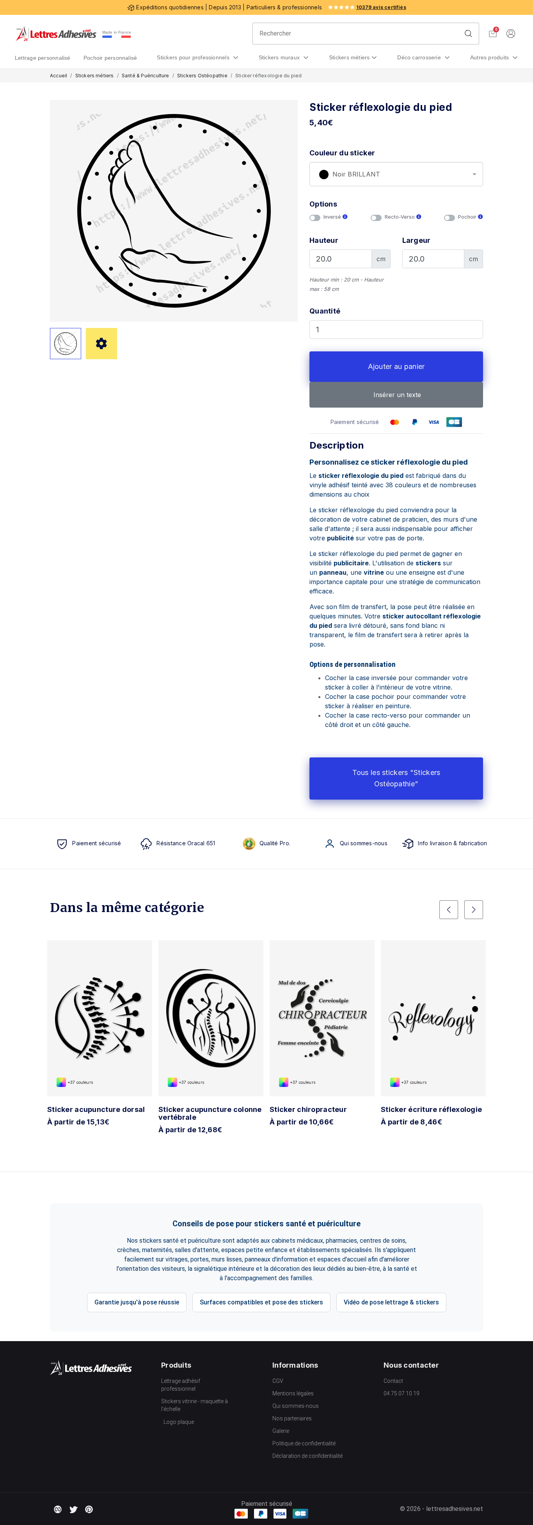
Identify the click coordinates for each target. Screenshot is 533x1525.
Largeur (416, 240)
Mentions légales (293, 1393)
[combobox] (396, 174)
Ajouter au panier (396, 366)
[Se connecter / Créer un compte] (510, 34)
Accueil (58, 75)
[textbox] (396, 174)
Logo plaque (178, 1422)
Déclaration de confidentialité (307, 1456)
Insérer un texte (396, 395)
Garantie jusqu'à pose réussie (136, 1302)
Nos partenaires (292, 1418)
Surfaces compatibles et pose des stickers (261, 1302)
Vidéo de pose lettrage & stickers (391, 1302)
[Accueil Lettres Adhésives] (56, 33)
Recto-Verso (400, 217)
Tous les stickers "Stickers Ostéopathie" (396, 778)
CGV (277, 1381)
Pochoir (468, 217)
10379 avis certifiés (381, 7)
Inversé (333, 217)
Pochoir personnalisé (110, 58)
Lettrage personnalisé (43, 58)
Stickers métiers (349, 57)
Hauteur (323, 240)
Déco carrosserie (419, 57)
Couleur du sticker (342, 153)
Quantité (324, 311)
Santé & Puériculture (145, 75)
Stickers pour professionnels (194, 57)
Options (323, 204)
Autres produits (490, 57)
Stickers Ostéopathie (202, 75)
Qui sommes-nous (295, 1406)
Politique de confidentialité (304, 1443)
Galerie (280, 1431)
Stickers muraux (280, 57)
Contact (393, 1381)
